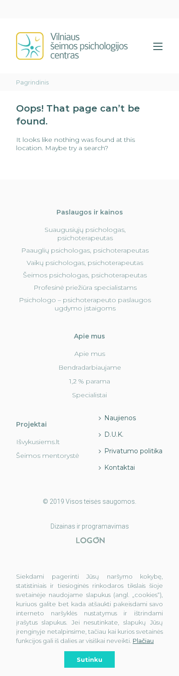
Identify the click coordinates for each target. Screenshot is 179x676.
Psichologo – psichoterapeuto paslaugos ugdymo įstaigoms (85, 304)
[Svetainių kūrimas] (91, 540)
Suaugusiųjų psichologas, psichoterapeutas (85, 233)
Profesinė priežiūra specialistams (85, 287)
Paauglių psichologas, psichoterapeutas (85, 250)
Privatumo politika (133, 451)
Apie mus (89, 353)
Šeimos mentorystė (47, 455)
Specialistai (89, 395)
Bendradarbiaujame (89, 367)
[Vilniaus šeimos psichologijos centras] (72, 46)
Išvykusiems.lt (38, 442)
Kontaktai (119, 467)
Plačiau (143, 640)
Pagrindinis (32, 82)
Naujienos (120, 418)
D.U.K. (113, 434)
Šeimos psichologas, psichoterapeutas (85, 275)
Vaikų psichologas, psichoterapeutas (85, 263)
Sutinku (89, 659)
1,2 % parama (89, 381)
